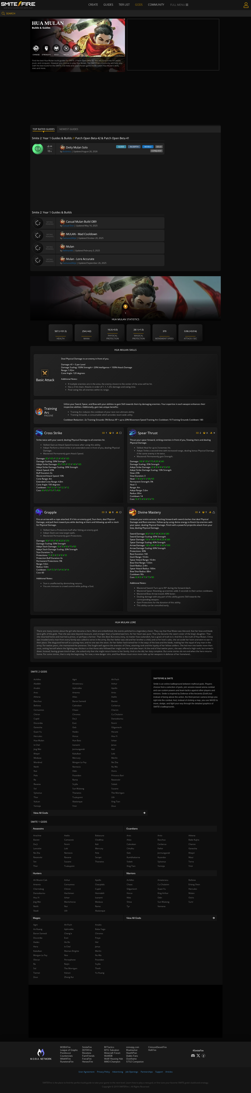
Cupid (36, 718)
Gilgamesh (116, 727)
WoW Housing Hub (113, 1059)
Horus (75, 736)
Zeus (113, 806)
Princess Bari (117, 775)
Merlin (114, 757)
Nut (35, 771)
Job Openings (132, 1071)
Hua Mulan (39, 740)
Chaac (75, 709)
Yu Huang (99, 972)
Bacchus (38, 701)
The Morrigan (117, 792)
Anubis (37, 688)
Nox (66, 955)
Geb (74, 727)
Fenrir (114, 723)
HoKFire (152, 1050)
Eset (74, 723)
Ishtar (114, 740)
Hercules (38, 736)
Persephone (70, 959)
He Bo (67, 942)
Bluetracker (131, 1050)
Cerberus (115, 705)
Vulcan (37, 801)
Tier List (124, 4)
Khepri (37, 753)
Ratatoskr (115, 779)
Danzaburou (117, 718)
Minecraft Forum (112, 1053)
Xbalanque (77, 801)
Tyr (128, 906)
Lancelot (37, 848)
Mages (36, 918)
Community (156, 4)
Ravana (37, 784)
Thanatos (76, 792)
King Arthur (163, 893)
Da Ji (74, 718)
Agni (74, 679)
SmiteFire (87, 1047)
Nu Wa (114, 766)
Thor (36, 797)
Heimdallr (99, 893)
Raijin (66, 963)
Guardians (132, 828)
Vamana (161, 906)
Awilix (114, 696)
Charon (114, 709)
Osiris (114, 771)
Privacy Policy (103, 1071)
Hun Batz (76, 740)
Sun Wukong (78, 788)
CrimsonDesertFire (157, 1047)
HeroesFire (87, 1061)
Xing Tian (115, 801)
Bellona (37, 705)
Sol (35, 788)
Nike (129, 897)
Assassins (38, 828)
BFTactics (109, 1047)
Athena (37, 696)
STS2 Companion (135, 1061)
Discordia (38, 723)
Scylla (75, 784)
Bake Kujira (194, 839)
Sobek (114, 784)
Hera (35, 946)
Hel (96, 942)
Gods (139, 4)
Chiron (37, 714)
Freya (97, 937)
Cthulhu (130, 848)
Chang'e (68, 933)
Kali (113, 749)
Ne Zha (114, 762)
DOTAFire (87, 1050)
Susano (114, 788)
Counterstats (66, 1056)
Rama (75, 779)
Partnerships (147, 1071)
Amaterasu (77, 683)
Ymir (74, 806)
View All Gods (40, 813)
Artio (113, 692)
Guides (108, 4)
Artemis (76, 692)
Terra (191, 861)
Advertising (117, 1071)
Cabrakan (77, 705)
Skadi (35, 910)
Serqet (98, 857)
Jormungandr (78, 749)
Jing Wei (37, 749)
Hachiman (69, 893)
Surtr (191, 901)
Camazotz (69, 839)
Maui (191, 857)
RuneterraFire (66, 1061)
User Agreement (86, 1071)
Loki (113, 753)
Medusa (37, 757)
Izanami (76, 744)
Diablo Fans (132, 1056)
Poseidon (76, 775)
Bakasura (99, 835)
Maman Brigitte (71, 951)
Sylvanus (38, 792)
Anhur (114, 683)
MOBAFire (65, 1047)
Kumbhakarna (133, 857)
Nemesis (76, 766)
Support (159, 1071)
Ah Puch (115, 679)
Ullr (113, 797)
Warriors (130, 873)
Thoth (98, 968)
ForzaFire (87, 1059)
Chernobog (38, 888)
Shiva (129, 901)
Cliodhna (99, 839)
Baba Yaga (100, 929)
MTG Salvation (111, 1050)
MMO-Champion (112, 1061)
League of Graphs (69, 1050)
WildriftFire (65, 1059)
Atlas (74, 696)
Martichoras (70, 901)
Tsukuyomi (77, 797)
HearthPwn (131, 1053)
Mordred (38, 762)
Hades (75, 731)
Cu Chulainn (117, 714)
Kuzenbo (162, 857)
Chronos (76, 714)
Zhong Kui (69, 977)
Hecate (114, 731)
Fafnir (160, 848)
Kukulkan (76, 753)
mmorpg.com (132, 1047)
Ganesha (38, 727)
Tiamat (36, 972)
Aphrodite (77, 688)
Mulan (191, 893)
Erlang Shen (194, 884)
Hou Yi (114, 736)
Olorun (36, 959)
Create (93, 4)
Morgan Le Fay (79, 762)
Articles (169, 1071)
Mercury (76, 757)
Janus (113, 744)
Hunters (37, 873)
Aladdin (37, 683)
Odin (74, 771)
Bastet (114, 701)
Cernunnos (39, 709)
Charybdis (100, 884)
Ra (35, 779)
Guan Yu (38, 731)
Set (34, 861)
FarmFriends (88, 1056)
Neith (36, 766)
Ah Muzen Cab (40, 880)
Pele (36, 775)
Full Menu (178, 5)
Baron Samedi (79, 701)
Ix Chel (37, 744)
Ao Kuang (37, 929)
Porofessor (65, 1053)
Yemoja (37, 806)
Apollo (114, 688)
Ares (36, 692)
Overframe (131, 1059)
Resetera (86, 1053)
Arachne (37, 835)
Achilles (37, 679)
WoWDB (108, 1056)
